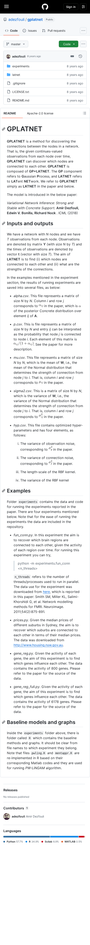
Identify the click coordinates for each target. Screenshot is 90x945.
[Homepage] (45, 6)
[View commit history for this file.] (80, 56)
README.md (20, 100)
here (46, 592)
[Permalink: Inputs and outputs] (4, 223)
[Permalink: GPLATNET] (4, 129)
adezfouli (16, 19)
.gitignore (18, 83)
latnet (16, 74)
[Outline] (84, 113)
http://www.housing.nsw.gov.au (38, 645)
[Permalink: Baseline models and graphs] (4, 722)
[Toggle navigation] (6, 6)
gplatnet (35, 19)
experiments (20, 66)
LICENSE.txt (20, 92)
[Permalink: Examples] (4, 491)
